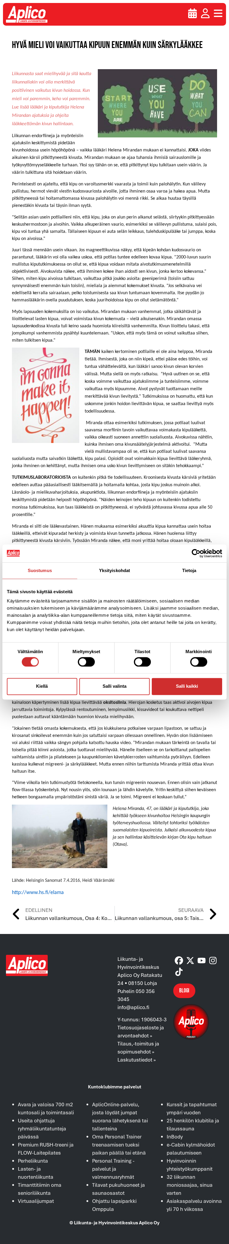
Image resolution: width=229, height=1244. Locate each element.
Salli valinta (114, 686)
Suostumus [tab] (40, 570)
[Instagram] (213, 960)
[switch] (86, 662)
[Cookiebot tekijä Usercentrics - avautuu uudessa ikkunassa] (196, 553)
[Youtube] (201, 960)
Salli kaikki (187, 686)
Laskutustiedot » (136, 1059)
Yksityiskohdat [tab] (114, 570)
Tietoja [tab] (189, 570)
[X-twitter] (190, 960)
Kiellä (42, 686)
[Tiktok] (179, 971)
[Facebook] (179, 960)
